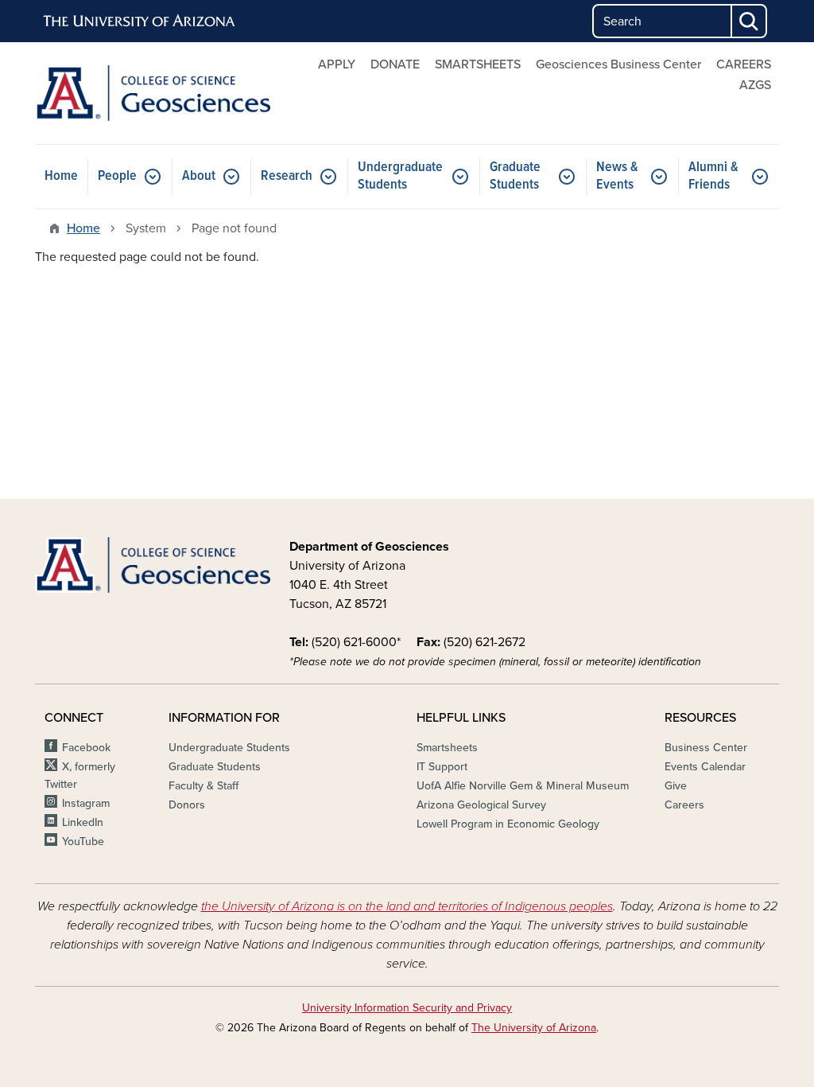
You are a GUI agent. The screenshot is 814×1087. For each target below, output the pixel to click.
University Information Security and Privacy (407, 1008)
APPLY (336, 64)
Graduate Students (515, 176)
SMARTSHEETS (478, 64)
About (198, 176)
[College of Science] (152, 565)
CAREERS (743, 64)
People (117, 176)
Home (61, 176)
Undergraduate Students (400, 176)
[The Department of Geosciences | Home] (152, 93)
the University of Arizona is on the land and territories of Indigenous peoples (407, 906)
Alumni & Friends (713, 176)
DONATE (395, 64)
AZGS (755, 85)
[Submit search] (749, 21)
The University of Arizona (533, 1027)
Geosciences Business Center (618, 64)
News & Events (617, 176)
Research (286, 176)
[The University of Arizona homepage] (139, 21)
